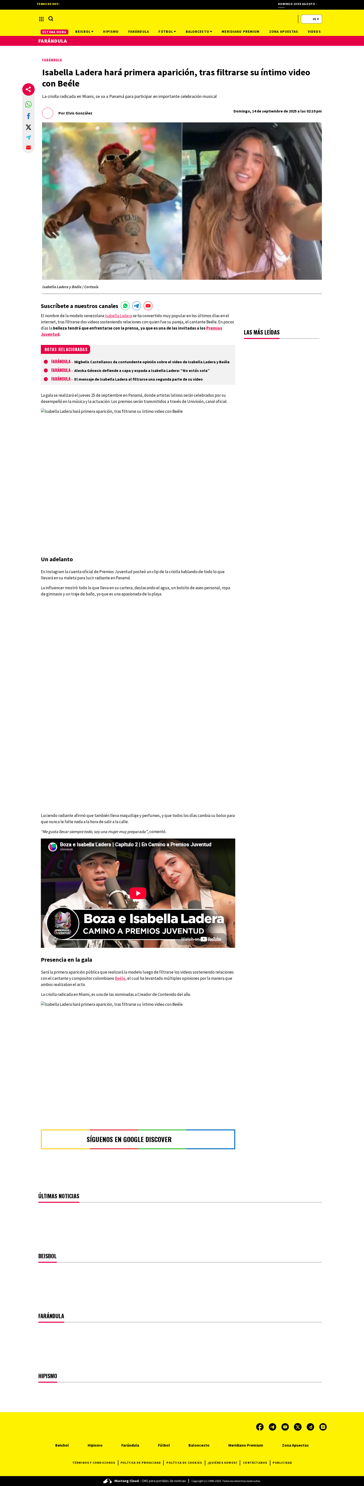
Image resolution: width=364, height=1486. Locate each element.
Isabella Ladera (118, 315)
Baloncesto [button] (197, 31)
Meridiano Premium (245, 1445)
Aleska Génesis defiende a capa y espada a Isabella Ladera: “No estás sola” (142, 370)
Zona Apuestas (295, 1445)
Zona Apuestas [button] (283, 31)
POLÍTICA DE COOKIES (184, 1462)
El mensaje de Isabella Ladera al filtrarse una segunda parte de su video (138, 379)
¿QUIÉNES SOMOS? (222, 1462)
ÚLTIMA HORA (54, 32)
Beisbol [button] (83, 31)
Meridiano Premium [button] (241, 31)
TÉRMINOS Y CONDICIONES (93, 1462)
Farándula (52, 59)
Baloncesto (198, 1445)
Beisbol (62, 1445)
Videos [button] (314, 31)
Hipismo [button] (111, 31)
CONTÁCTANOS (255, 1462)
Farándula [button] (138, 31)
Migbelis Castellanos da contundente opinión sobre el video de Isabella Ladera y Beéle (152, 361)
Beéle (120, 978)
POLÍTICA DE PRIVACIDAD (141, 1462)
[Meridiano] (182, 19)
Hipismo (95, 1445)
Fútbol (164, 1445)
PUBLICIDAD (282, 1462)
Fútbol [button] (165, 31)
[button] (28, 104)
